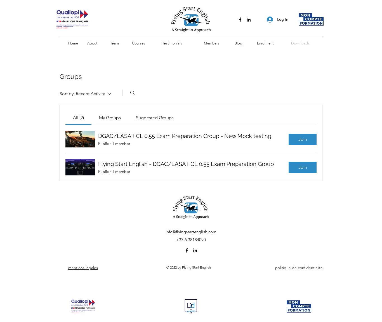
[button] (138, 43)
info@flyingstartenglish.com (191, 231)
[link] (78, 117)
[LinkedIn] (248, 19)
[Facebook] (240, 19)
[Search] (132, 93)
